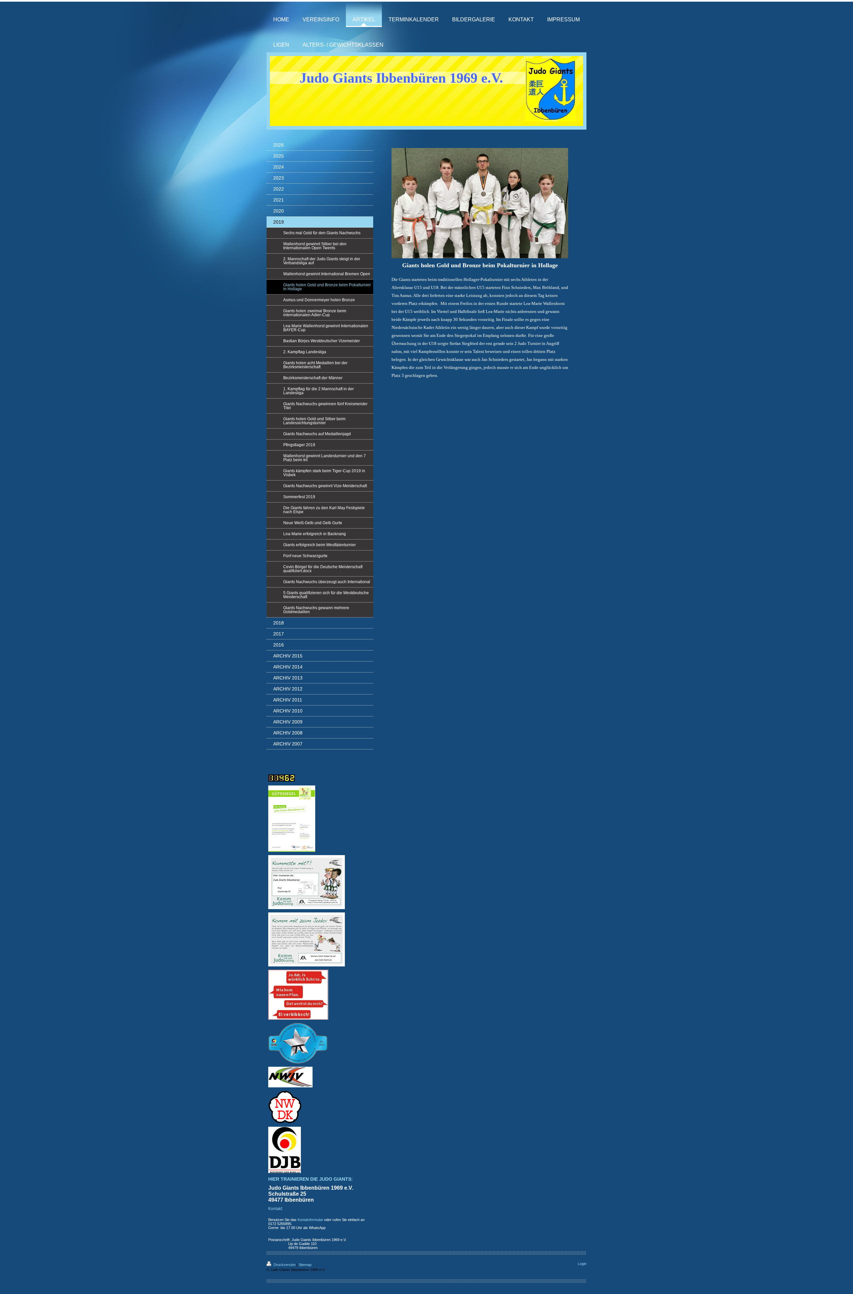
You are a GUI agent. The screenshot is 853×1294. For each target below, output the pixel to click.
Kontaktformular (310, 1220)
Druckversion (285, 1265)
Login (582, 1264)
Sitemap (305, 1265)
